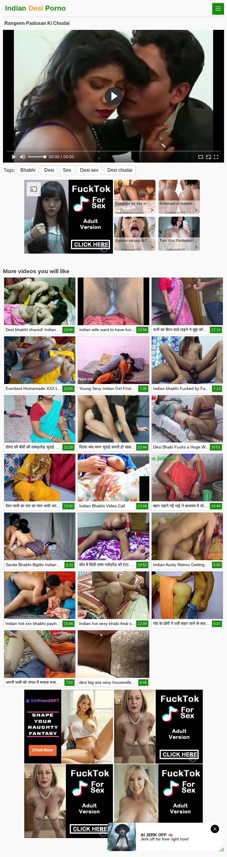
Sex (67, 170)
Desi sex (89, 170)
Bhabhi (27, 170)
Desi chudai (119, 170)
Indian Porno (35, 8)
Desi (49, 170)
